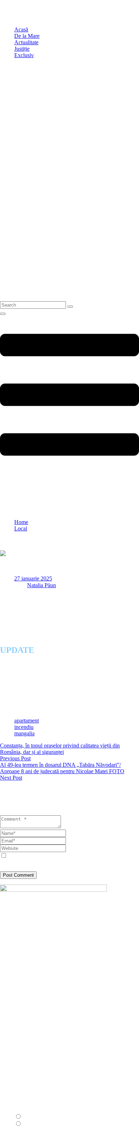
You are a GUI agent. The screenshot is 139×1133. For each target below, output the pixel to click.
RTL (28, 1124)
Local (20, 528)
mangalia (24, 733)
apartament (26, 720)
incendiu (24, 727)
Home (21, 522)
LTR (28, 1117)
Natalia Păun (41, 585)
